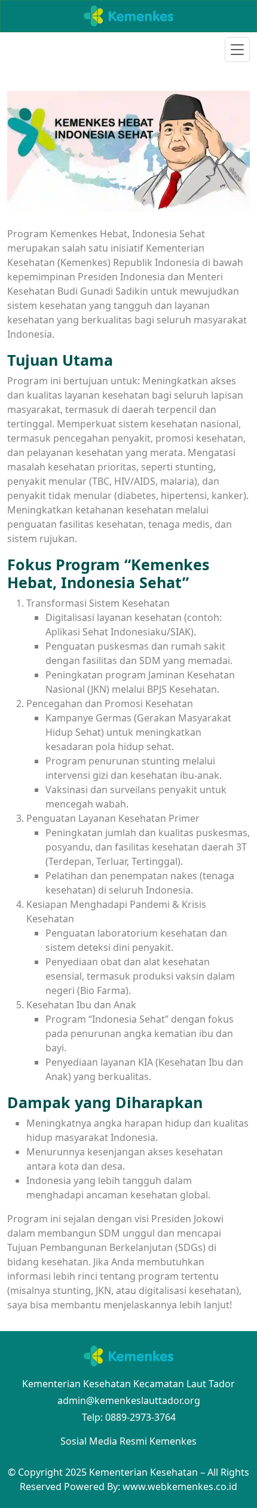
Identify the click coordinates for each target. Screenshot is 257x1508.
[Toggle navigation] (237, 49)
